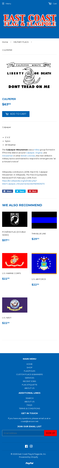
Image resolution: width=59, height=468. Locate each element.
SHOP (29, 367)
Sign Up (50, 433)
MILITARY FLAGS (21, 42)
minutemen (7, 156)
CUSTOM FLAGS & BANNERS (29, 374)
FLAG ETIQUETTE (29, 385)
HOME (29, 364)
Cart (54, 3)
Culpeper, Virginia (34, 153)
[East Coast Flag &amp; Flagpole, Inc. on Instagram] (31, 447)
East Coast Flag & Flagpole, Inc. (32, 454)
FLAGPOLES (29, 371)
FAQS (29, 405)
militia (36, 150)
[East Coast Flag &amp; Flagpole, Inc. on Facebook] (26, 447)
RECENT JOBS (29, 381)
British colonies (28, 156)
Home (5, 42)
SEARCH (30, 398)
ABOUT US (29, 388)
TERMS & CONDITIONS (29, 408)
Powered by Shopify (28, 457)
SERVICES (29, 378)
